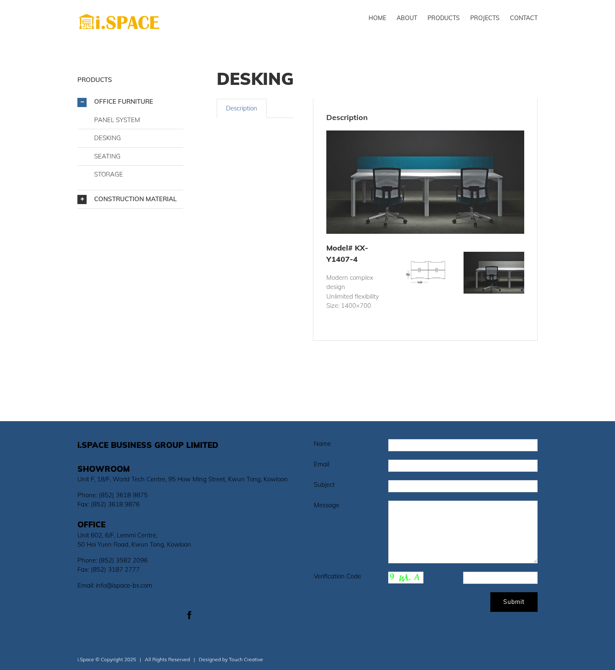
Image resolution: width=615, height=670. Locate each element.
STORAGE (108, 174)
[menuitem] (383, 17)
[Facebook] (189, 615)
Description (241, 108)
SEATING (107, 156)
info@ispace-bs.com (124, 585)
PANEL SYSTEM (117, 120)
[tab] (241, 108)
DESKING (107, 138)
